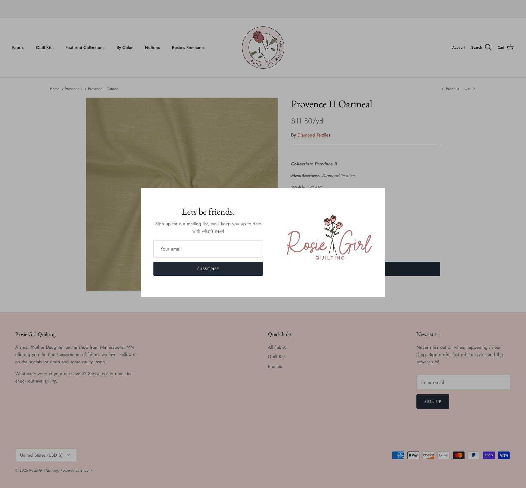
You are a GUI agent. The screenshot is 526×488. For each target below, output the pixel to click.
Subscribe (208, 269)
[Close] (377, 195)
